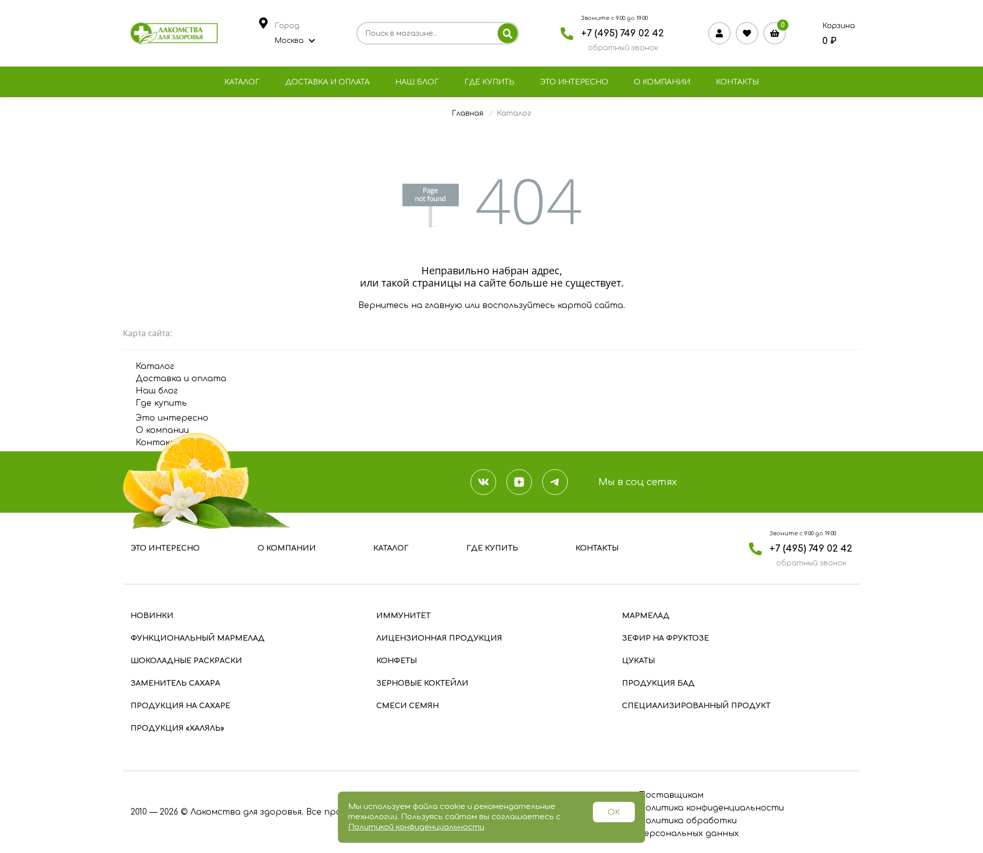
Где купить (489, 82)
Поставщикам (670, 795)
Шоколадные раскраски (186, 661)
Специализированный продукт (696, 706)
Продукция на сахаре (180, 706)
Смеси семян (407, 706)
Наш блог (417, 82)
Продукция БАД (658, 683)
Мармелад (646, 616)
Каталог (242, 82)
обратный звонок (623, 48)
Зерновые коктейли (422, 683)
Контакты (737, 82)
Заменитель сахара (175, 683)
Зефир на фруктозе (665, 638)
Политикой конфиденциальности (416, 827)
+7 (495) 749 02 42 (622, 33)
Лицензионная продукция (439, 638)
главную (443, 305)
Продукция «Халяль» (177, 728)
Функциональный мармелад (198, 638)
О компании (662, 82)
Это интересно (574, 82)
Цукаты (638, 661)
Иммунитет (403, 616)
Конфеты (396, 661)
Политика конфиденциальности (711, 808)
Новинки (152, 616)
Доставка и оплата (327, 82)
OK (614, 812)
